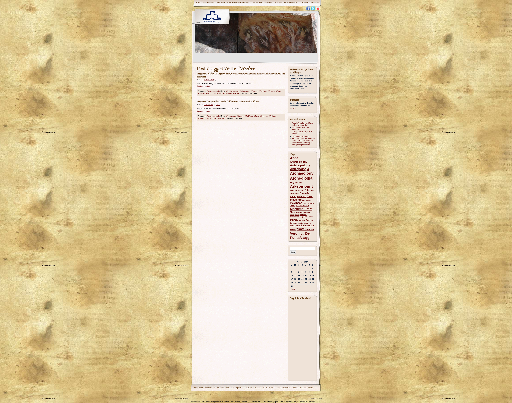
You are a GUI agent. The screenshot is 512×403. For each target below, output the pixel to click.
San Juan (293, 223)
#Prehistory (227, 93)
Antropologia (299, 169)
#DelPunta (263, 91)
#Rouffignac (212, 118)
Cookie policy (236, 388)
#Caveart (254, 91)
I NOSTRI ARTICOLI (291, 2)
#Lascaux (201, 93)
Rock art (310, 220)
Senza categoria (213, 91)
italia (304, 203)
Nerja (301, 217)
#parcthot (209, 93)
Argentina (296, 182)
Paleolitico (308, 217)
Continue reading (204, 86)
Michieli (306, 212)
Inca (292, 203)
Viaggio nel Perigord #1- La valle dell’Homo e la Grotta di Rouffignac (228, 101)
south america (304, 223)
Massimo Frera (301, 209)
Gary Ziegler (306, 200)
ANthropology (298, 161)
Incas (298, 202)
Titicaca (293, 230)
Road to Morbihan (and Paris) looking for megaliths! (302, 124)
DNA (298, 197)
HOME (198, 2)
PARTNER (278, 2)
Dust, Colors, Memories (300, 136)
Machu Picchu (302, 206)
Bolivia (301, 190)
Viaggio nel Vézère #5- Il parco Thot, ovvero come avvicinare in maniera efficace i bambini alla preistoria (241, 75)
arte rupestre (294, 190)
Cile (307, 190)
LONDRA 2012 (257, 2)
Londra (292, 206)
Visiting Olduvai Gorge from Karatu (302, 133)
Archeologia (301, 178)
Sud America (307, 225)
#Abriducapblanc (232, 91)
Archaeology (301, 173)
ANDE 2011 (268, 2)
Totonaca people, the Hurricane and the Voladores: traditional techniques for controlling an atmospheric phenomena (303, 142)
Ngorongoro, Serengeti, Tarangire (300, 129)
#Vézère (236, 93)
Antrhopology (300, 165)
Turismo (310, 229)
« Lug (292, 289)
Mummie (303, 215)
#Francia (271, 91)
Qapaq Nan (301, 220)
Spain (298, 225)
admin (218, 105)
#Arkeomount (245, 91)
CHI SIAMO (305, 2)
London (310, 203)
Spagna (292, 225)
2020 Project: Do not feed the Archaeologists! (233, 2)
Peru (293, 220)
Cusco (303, 193)
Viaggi (305, 238)
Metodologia (296, 212)
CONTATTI (315, 2)
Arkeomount (301, 186)
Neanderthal (294, 217)
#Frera (278, 91)
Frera (303, 196)
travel (301, 229)
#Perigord (218, 93)
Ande (294, 158)
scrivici (293, 108)
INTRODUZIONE (208, 2)
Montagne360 (294, 215)
